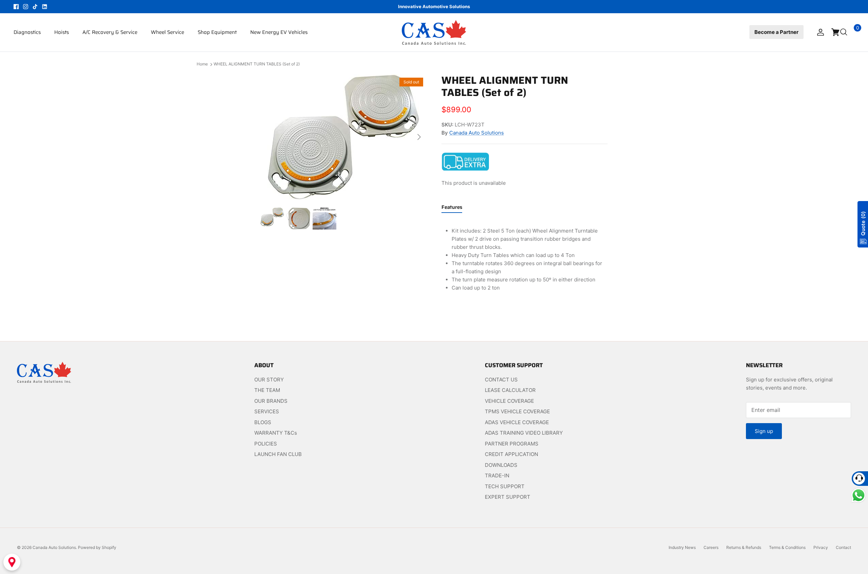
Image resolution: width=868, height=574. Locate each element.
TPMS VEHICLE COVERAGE (517, 411)
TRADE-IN (497, 475)
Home (202, 64)
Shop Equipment (217, 32)
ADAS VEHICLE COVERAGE (517, 422)
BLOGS (262, 422)
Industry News (682, 547)
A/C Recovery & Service (109, 32)
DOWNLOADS (501, 465)
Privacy (820, 547)
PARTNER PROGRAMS (511, 443)
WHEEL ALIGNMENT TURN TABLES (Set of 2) (257, 64)
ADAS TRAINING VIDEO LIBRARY (524, 433)
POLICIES (265, 443)
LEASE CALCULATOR (510, 390)
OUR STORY (269, 379)
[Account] (819, 32)
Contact (843, 547)
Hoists (61, 32)
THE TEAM (267, 390)
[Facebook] (16, 6)
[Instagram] (25, 6)
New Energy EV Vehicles (279, 32)
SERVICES (266, 411)
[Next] (419, 137)
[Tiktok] (35, 6)
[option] (343, 137)
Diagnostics (27, 32)
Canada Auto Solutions (476, 133)
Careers (711, 547)
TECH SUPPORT (505, 486)
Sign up (764, 431)
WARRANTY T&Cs (275, 433)
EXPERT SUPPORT (507, 497)
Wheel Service (167, 32)
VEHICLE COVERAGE (509, 401)
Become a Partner (776, 32)
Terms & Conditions (787, 547)
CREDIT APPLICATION (511, 454)
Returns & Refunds (743, 547)
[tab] (451, 208)
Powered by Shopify (97, 547)
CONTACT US (501, 379)
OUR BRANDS (271, 401)
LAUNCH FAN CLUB (278, 454)
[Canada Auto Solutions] (434, 32)
